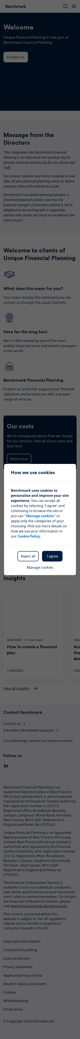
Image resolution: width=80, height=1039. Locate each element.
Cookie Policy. (29, 536)
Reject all (28, 556)
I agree (52, 556)
